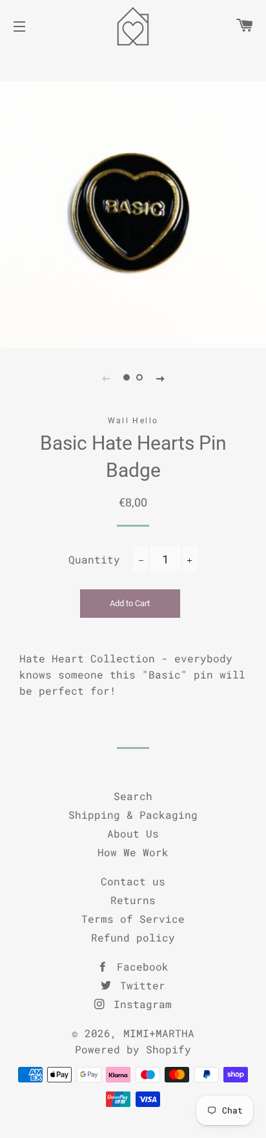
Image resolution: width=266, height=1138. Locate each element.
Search (133, 796)
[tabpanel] (133, 214)
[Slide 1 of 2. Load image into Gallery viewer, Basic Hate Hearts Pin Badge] (126, 378)
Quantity (94, 559)
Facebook (139, 966)
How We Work (133, 852)
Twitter (139, 985)
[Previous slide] (106, 378)
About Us (133, 833)
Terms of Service (133, 918)
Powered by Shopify (133, 1049)
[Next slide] (160, 378)
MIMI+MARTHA (158, 1033)
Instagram (139, 1004)
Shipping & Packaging (133, 814)
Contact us (133, 881)
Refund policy (133, 937)
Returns (133, 900)
